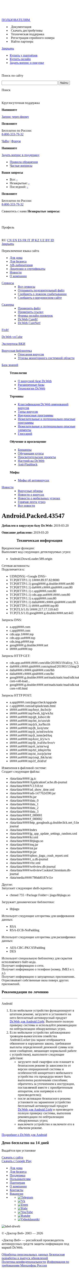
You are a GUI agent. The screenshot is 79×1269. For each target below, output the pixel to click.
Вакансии (16, 1193)
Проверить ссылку (31, 312)
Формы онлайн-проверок (35, 315)
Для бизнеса (18, 261)
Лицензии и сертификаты (27, 268)
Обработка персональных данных (25, 1254)
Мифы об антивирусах (33, 480)
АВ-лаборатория (21, 265)
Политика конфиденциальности (24, 1261)
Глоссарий (25, 433)
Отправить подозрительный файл (41, 290)
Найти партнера (22, 41)
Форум (16, 141)
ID (52, 240)
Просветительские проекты (37, 457)
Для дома (16, 257)
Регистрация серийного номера (32, 38)
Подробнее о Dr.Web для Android (24, 1135)
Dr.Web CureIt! (28, 319)
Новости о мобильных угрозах (39, 498)
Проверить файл (29, 308)
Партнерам (17, 1182)
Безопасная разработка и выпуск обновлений (33, 1256)
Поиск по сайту (12, 75)
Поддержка (17, 1175)
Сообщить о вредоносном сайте (40, 297)
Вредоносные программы (35, 415)
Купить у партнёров (23, 55)
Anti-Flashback (27, 464)
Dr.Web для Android (27, 1021)
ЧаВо (5, 141)
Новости (16, 272)
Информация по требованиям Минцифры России (35, 1263)
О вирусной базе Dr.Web (35, 381)
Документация (21, 27)
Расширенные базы (31, 384)
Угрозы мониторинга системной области (46, 358)
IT (29, 240)
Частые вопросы (21, 165)
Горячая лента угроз (31, 502)
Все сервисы (26, 286)
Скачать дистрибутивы (27, 30)
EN (15, 240)
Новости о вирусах (31, 494)
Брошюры (25, 449)
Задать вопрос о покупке (27, 62)
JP (33, 240)
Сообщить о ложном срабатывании (42, 294)
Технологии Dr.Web (31, 388)
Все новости (26, 505)
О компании (18, 276)
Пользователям (20, 1179)
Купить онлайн (20, 59)
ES (20, 240)
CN (10, 240)
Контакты (16, 1190)
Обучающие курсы (31, 453)
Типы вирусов (28, 411)
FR (24, 240)
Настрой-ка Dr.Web (31, 460)
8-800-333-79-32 (12, 134)
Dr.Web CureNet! (29, 323)
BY (48, 240)
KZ (37, 240)
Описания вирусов (31, 354)
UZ (42, 240)
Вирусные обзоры (30, 491)
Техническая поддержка (27, 34)
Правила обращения (24, 162)
